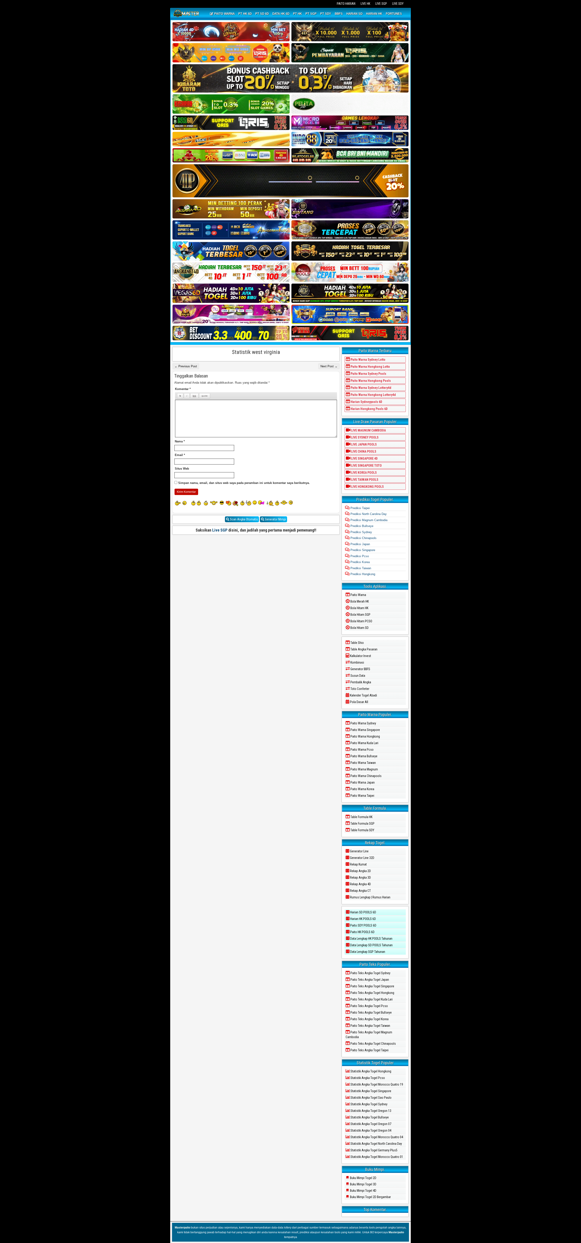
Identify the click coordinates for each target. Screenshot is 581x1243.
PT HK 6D (245, 13)
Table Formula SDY (362, 830)
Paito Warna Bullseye (363, 756)
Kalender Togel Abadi (363, 695)
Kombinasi (357, 662)
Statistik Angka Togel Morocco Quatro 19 (376, 1084)
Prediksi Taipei (360, 508)
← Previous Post (186, 366)
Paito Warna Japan (362, 782)
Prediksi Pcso (359, 556)
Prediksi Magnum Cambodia (368, 520)
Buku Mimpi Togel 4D (362, 1190)
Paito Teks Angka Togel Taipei (369, 1050)
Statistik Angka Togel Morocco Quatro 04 (376, 1137)
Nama (180, 441)
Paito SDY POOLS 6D (363, 925)
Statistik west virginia (256, 352)
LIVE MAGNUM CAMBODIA (368, 430)
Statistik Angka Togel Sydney (368, 1104)
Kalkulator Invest (360, 656)
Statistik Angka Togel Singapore (370, 1091)
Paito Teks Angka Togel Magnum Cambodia (369, 1034)
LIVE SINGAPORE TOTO (366, 465)
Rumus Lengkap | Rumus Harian (369, 897)
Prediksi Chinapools (363, 538)
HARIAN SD (354, 13)
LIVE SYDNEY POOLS (364, 437)
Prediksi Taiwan (360, 568)
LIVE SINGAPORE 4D (364, 458)
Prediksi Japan (360, 544)
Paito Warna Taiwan (363, 763)
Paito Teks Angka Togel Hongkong (372, 993)
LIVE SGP (381, 3)
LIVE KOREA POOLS (363, 472)
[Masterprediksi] (186, 14)
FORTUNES (394, 13)
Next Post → (328, 366)
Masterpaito (182, 1227)
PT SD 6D (262, 13)
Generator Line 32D (361, 858)
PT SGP (311, 13)
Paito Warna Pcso (362, 749)
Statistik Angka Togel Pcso (367, 1078)
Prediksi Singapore (362, 550)
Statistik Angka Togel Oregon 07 (370, 1124)
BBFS (339, 13)
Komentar (183, 389)
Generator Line (359, 851)
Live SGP (219, 530)
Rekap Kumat (358, 864)
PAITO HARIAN (346, 3)
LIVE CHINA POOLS (363, 451)
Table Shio (357, 643)
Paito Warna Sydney (363, 723)
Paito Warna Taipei (362, 795)
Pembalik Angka (360, 682)
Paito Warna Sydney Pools (368, 373)
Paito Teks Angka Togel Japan (369, 979)
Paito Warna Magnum (364, 769)
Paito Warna (358, 595)
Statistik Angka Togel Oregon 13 (370, 1111)
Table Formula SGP (362, 823)
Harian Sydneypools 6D (366, 402)
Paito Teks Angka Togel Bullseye (371, 1012)
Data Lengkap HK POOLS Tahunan (371, 938)
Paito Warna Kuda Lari (364, 743)
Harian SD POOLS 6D (363, 912)
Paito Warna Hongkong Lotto (370, 366)
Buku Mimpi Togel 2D (362, 1178)
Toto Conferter (359, 689)
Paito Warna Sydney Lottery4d (370, 388)
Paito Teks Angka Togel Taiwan (370, 1025)
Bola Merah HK (359, 601)
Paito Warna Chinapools (366, 776)
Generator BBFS (360, 669)
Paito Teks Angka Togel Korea (369, 1019)
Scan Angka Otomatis (243, 519)
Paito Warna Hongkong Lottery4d (373, 395)
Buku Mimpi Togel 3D (362, 1184)
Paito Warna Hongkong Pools (370, 380)
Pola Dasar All (358, 702)
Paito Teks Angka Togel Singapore (372, 986)
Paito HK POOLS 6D (362, 932)
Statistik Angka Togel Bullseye (369, 1117)
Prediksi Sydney (361, 532)
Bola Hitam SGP (360, 614)
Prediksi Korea (360, 562)
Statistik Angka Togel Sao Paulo (370, 1097)
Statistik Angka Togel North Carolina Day (376, 1143)
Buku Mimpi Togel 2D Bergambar (370, 1197)
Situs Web (182, 468)
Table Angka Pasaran (363, 649)
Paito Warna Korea (362, 789)
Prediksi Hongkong (362, 574)
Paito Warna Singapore (365, 730)
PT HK (297, 13)
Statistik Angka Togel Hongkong (370, 1071)
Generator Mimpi (275, 519)
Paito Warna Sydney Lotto (367, 359)
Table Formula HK (361, 817)
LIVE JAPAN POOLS (363, 444)
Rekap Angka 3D (360, 877)
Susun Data (357, 675)
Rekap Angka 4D (360, 884)
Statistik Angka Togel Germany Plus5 (373, 1150)
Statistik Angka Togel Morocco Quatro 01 (376, 1157)
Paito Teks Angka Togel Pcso (369, 1006)
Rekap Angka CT (360, 890)
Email (180, 455)
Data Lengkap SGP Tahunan (367, 952)
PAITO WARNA (224, 13)
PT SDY (325, 13)
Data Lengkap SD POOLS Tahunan (371, 945)
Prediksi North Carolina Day (368, 514)
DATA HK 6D (280, 13)
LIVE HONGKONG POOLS (367, 486)
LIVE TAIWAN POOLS (364, 479)
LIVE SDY (398, 3)
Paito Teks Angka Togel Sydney (370, 973)
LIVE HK (365, 3)
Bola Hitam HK (359, 608)
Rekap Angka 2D (360, 871)
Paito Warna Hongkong (365, 736)
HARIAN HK (374, 13)
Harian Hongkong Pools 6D (369, 409)
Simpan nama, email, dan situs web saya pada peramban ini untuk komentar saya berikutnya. (244, 483)
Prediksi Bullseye (361, 526)
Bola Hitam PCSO (361, 621)
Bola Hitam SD (359, 628)
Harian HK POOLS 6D (363, 919)
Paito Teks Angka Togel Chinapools (373, 1043)
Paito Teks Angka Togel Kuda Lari (371, 999)
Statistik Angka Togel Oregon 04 (370, 1130)
